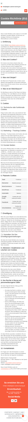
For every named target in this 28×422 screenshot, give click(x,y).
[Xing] (12, 400)
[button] (25, 10)
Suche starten (20, 23)
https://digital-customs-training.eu (17, 45)
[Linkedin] (15, 400)
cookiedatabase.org (5, 368)
